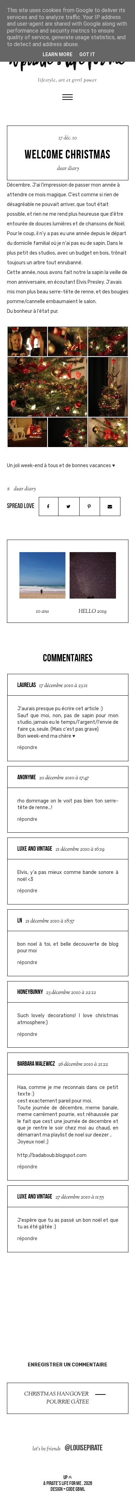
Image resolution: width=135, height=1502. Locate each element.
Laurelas (26, 684)
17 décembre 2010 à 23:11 (63, 685)
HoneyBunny (30, 991)
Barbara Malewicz (36, 1063)
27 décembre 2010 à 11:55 (79, 1197)
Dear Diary (68, 169)
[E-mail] (110, 506)
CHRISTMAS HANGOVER (57, 1394)
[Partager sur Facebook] (48, 506)
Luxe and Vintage (34, 848)
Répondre (27, 747)
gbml (80, 1489)
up (65, 1477)
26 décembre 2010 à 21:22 (83, 1064)
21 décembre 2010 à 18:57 (49, 921)
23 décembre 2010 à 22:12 (71, 992)
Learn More (57, 54)
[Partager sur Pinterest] (89, 506)
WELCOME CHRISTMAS (67, 154)
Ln (19, 920)
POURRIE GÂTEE (67, 1402)
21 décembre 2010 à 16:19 (80, 849)
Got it (87, 54)
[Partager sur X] (68, 506)
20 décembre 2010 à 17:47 (64, 778)
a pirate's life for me (62, 1483)
